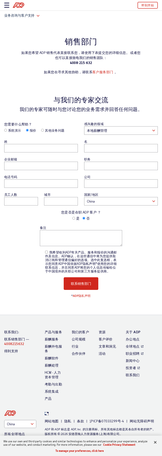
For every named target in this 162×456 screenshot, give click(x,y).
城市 (47, 194)
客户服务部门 (102, 72)
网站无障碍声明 (142, 421)
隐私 (67, 421)
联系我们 (133, 375)
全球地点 (133, 346)
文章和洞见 (107, 346)
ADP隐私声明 (82, 295)
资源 (102, 332)
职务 (87, 159)
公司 (87, 177)
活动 (102, 353)
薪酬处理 (52, 365)
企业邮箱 (10, 159)
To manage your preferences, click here (79, 450)
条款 (80, 421)
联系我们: (11, 332)
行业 (75, 346)
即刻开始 (148, 5)
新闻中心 (133, 361)
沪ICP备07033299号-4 (107, 421)
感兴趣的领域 (94, 124)
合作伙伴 (79, 353)
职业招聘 (133, 353)
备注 (43, 227)
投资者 (131, 368)
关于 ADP (133, 332)
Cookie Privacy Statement (119, 444)
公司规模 (79, 339)
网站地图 (52, 421)
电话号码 (10, 177)
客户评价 (106, 339)
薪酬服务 (52, 339)
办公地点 (133, 339)
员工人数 (10, 194)
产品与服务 (53, 332)
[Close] (155, 442)
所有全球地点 (14, 434)
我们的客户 (80, 332)
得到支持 (11, 351)
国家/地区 (91, 194)
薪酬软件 (52, 358)
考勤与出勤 (53, 384)
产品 (48, 398)
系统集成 (52, 391)
